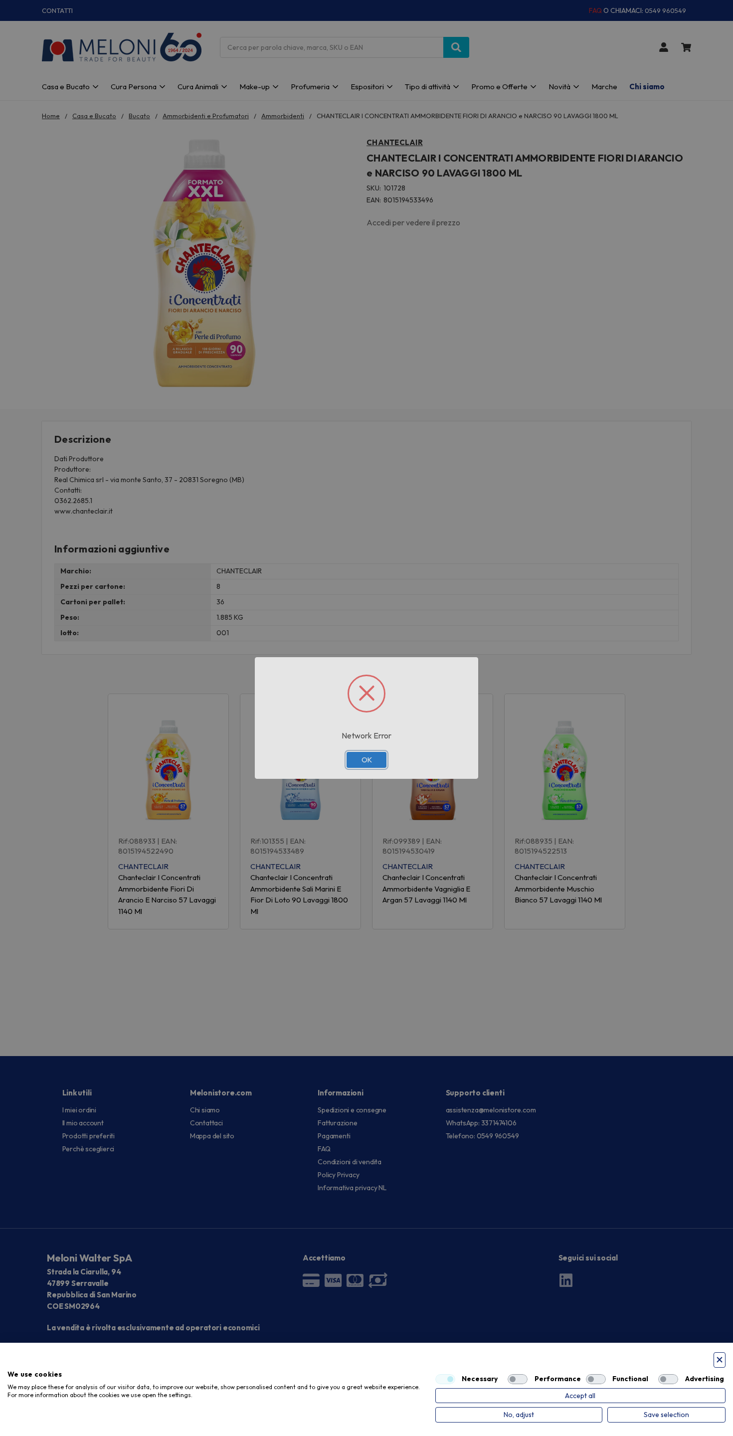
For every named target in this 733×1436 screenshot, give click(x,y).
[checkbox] (445, 1379)
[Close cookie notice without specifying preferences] (720, 1360)
